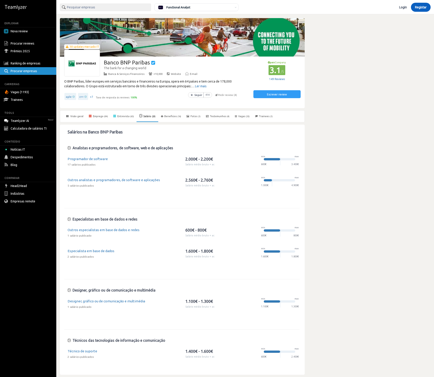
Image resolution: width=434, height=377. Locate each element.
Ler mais (201, 86)
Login (403, 7)
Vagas (244, 116)
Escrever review (277, 94)
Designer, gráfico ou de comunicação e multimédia (106, 301)
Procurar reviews (22, 43)
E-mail (193, 73)
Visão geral (76, 116)
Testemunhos (219, 116)
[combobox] (105, 7)
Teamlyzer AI (32, 121)
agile (69, 96)
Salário (149, 116)
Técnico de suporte (82, 351)
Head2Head (19, 186)
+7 (91, 96)
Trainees (17, 100)
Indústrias (17, 193)
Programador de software (88, 159)
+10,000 (158, 73)
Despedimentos (22, 157)
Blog (14, 165)
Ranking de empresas (25, 63)
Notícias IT (18, 149)
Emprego (100, 116)
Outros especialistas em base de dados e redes (103, 230)
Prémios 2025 (20, 51)
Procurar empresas (24, 71)
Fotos (195, 116)
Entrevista (125, 116)
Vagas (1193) (20, 92)
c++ (81, 96)
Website (176, 73)
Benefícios (172, 116)
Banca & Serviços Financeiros (126, 73)
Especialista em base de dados (91, 251)
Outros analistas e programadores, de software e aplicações (114, 180)
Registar (421, 7)
